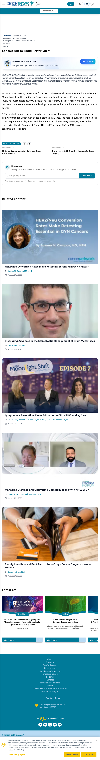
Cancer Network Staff (16, 345)
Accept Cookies (72, 755)
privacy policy (51, 181)
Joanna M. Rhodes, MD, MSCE (59, 420)
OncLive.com (50, 668)
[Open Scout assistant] (87, 4)
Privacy (50, 685)
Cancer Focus (47, 11)
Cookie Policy (19, 750)
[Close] (96, 740)
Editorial (50, 676)
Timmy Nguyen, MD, (16, 494)
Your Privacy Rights (50, 691)
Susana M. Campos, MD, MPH (20, 271)
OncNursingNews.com (50, 671)
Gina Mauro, (13, 420)
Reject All (89, 755)
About (50, 659)
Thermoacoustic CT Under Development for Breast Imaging (23, 152)
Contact (50, 679)
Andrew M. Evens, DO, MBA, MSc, (32, 420)
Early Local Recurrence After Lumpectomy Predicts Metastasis (73, 152)
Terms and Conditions (50, 682)
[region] (50, 748)
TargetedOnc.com (50, 674)
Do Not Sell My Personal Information (50, 688)
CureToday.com (50, 665)
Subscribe (86, 176)
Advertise (50, 662)
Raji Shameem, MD (33, 494)
